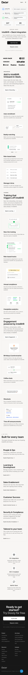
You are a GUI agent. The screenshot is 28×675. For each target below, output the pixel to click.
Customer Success (19, 635)
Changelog (4, 657)
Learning (4, 637)
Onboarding (4, 635)
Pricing (3, 649)
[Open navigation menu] (25, 2)
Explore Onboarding (10, 90)
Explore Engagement (10, 337)
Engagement (4, 639)
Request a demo (14, 46)
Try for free (14, 618)
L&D (16, 643)
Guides (3, 653)
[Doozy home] (5, 2)
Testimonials (4, 651)
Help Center (4, 655)
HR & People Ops (18, 639)
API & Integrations (6, 641)
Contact (3, 661)
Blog (3, 659)
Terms (16, 653)
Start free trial (14, 42)
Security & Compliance (20, 641)
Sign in (21, 2)
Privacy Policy (18, 651)
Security (16, 649)
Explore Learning (9, 211)
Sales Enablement (19, 637)
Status (16, 655)
